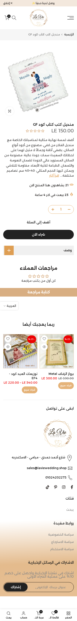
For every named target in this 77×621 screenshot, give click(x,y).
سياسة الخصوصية (61, 534)
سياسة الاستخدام (62, 549)
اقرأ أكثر (54, 175)
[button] (35, 131)
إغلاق (6, 3)
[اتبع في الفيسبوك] (72, 487)
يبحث (70, 510)
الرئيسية (69, 34)
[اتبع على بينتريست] (56, 487)
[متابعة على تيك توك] (47, 487)
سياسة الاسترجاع (62, 542)
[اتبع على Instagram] (64, 487)
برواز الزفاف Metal (61, 374)
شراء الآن (38, 234)
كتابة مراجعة (38, 292)
